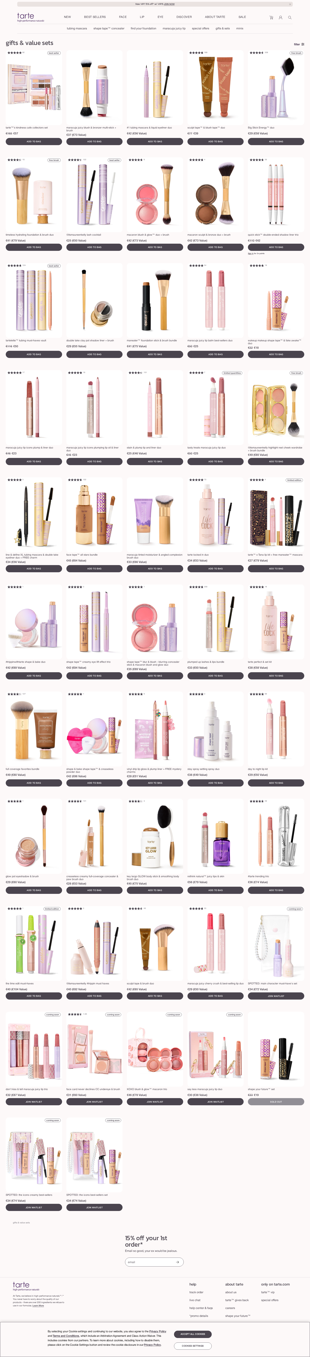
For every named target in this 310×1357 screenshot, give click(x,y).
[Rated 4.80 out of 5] (196, 52)
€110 (251, 241)
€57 (15, 133)
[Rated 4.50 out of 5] (136, 908)
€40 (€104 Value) (16, 989)
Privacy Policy (157, 1331)
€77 (189, 133)
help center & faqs (201, 1308)
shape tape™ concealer (108, 28)
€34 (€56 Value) (15, 562)
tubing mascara (77, 28)
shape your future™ (238, 1316)
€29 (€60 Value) (15, 882)
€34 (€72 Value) (258, 989)
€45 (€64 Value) (76, 561)
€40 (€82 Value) (76, 989)
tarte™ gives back (237, 1300)
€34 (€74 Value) (15, 1201)
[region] (155, 1339)
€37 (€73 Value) (76, 135)
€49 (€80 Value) (15, 775)
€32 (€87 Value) (15, 1095)
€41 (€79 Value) (15, 241)
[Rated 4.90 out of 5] (14, 52)
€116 (9, 346)
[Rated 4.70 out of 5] (136, 159)
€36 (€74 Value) (258, 882)
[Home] (26, 1286)
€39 (195, 133)
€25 (195, 346)
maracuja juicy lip (174, 28)
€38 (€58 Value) (258, 668)
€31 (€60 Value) (76, 1095)
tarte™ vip (267, 1292)
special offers (200, 28)
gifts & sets (223, 28)
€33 (250, 1095)
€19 (256, 1095)
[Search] (290, 19)
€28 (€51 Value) (137, 776)
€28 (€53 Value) (76, 884)
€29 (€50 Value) (258, 775)
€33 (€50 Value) (197, 668)
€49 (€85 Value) (258, 455)
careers (230, 1308)
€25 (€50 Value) (76, 241)
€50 (15, 346)
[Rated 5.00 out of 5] (14, 372)
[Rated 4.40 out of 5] (14, 159)
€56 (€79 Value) (197, 882)
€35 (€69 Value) (137, 669)
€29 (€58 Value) (258, 133)
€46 (8, 453)
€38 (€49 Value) (197, 775)
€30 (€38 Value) (197, 1095)
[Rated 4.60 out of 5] (257, 52)
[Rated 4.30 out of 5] (14, 694)
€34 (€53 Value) (197, 561)
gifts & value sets (21, 1223)
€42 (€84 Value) (76, 668)
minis (239, 28)
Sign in (250, 253)
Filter (297, 44)
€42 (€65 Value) (137, 989)
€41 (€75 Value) (137, 346)
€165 (9, 133)
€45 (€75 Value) (137, 884)
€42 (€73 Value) (137, 241)
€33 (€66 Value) (137, 562)
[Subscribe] (177, 1262)
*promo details (198, 1316)
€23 (14, 453)
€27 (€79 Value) (258, 561)
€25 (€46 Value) (137, 453)
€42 (257, 241)
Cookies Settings (193, 1346)
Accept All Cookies (193, 1334)
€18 (256, 348)
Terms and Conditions (66, 1336)
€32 (250, 348)
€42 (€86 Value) (76, 776)
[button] (123, 17)
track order (196, 1292)
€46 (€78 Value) (137, 1095)
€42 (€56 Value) (137, 133)
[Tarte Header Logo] (31, 18)
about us (230, 1292)
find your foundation (143, 28)
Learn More (38, 1306)
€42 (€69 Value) (15, 668)
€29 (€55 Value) (76, 346)
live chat (194, 1300)
